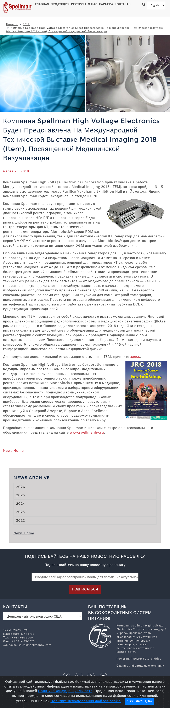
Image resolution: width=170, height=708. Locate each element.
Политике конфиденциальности (65, 691)
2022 (20, 520)
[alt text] (100, 636)
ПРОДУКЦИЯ (60, 4)
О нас (92, 4)
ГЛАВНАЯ (42, 4)
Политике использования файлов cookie (86, 701)
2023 (20, 512)
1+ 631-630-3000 (21, 637)
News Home (13, 450)
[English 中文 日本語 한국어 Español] (156, 5)
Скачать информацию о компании (140, 665)
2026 (20, 487)
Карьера (106, 4)
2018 (26, 24)
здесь (135, 356)
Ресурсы (78, 4)
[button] (143, 4)
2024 (20, 504)
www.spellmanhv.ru (87, 432)
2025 (20, 495)
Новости (12, 24)
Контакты (123, 4)
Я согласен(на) (139, 701)
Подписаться (85, 589)
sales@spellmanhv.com (34, 645)
